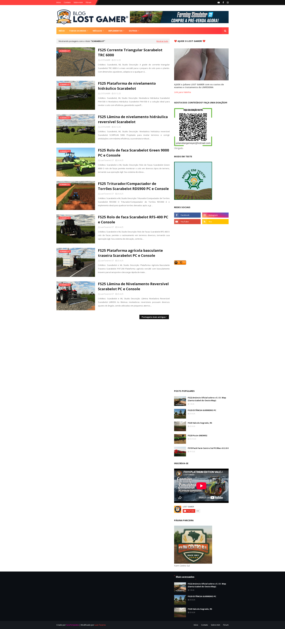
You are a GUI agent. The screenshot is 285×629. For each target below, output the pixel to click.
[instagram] (227, 2)
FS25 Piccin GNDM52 (197, 435)
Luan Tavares (100, 625)
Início (58, 2)
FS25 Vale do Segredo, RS (200, 423)
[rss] (215, 221)
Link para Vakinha (182, 92)
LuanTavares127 (107, 160)
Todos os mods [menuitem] (77, 30)
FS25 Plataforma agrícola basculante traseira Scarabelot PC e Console (130, 253)
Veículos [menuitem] (97, 30)
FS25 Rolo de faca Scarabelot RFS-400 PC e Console (133, 219)
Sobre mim (78, 2)
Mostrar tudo (162, 41)
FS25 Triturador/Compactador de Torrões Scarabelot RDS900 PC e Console (133, 186)
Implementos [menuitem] (115, 30)
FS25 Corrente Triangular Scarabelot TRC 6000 (130, 52)
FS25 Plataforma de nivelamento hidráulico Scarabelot (127, 86)
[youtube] (218, 2)
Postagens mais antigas (154, 317)
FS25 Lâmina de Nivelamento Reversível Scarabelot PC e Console (133, 286)
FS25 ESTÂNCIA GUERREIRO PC (202, 410)
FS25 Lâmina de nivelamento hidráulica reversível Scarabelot (133, 119)
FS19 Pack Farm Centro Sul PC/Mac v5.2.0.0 (208, 448)
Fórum (88, 2)
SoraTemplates (72, 625)
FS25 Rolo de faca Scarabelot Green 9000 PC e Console (133, 153)
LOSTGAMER (105, 60)
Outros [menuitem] (133, 30)
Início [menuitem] (62, 30)
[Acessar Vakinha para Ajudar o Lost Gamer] (201, 79)
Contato (67, 2)
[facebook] (223, 2)
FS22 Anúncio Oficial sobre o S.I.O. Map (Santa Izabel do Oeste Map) (207, 399)
